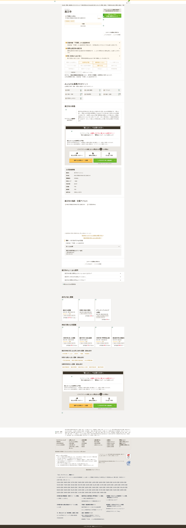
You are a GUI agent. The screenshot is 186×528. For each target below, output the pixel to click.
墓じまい (71, 448)
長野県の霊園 (124, 484)
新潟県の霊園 (89, 484)
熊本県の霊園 (74, 492)
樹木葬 (83, 444)
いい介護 (108, 499)
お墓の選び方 (72, 444)
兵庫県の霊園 (109, 487)
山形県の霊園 (95, 482)
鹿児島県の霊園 (95, 492)
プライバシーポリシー (68, 451)
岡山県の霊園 (74, 489)
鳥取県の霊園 (60, 489)
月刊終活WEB (60, 517)
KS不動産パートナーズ (97, 509)
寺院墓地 (87, 353)
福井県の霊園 (110, 484)
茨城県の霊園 (109, 482)
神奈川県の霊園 (81, 484)
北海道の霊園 (60, 482)
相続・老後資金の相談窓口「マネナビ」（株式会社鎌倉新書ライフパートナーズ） (91, 516)
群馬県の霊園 (123, 482)
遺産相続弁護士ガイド (87, 501)
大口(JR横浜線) (88, 360)
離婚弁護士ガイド (97, 501)
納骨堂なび (103, 477)
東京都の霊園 (74, 484)
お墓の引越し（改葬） (74, 446)
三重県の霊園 (81, 487)
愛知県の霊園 (74, 487)
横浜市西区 (74, 367)
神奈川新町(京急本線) (77, 360)
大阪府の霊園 (102, 487)
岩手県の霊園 (74, 482)
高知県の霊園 (116, 489)
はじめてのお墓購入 (73, 441)
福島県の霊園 (102, 482)
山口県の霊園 (88, 489)
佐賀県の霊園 (60, 492)
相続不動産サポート (86, 507)
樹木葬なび (97, 477)
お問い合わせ (82, 451)
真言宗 (76, 353)
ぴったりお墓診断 (60, 444)
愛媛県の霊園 (109, 489)
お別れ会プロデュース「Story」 (113, 511)
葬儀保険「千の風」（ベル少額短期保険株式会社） (93, 519)
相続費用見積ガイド (91, 498)
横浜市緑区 (101, 367)
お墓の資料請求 (60, 443)
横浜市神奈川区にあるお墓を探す (92, 238)
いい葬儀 (59, 498)
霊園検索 (58, 441)
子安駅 (94, 75)
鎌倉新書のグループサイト (93, 469)
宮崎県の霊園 (88, 492)
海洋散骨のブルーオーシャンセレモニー (115, 508)
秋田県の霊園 (88, 482)
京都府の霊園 (95, 487)
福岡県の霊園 (123, 489)
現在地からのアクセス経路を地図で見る (92, 235)
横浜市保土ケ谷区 (83, 367)
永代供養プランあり (67, 353)
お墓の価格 (71, 443)
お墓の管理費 (97, 443)
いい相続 (84, 498)
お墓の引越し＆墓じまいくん (63, 479)
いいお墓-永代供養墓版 (76, 477)
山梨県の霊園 (117, 484)
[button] (112, 15)
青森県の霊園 (67, 482)
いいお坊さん (65, 498)
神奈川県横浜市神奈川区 (76, 75)
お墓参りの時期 (110, 446)
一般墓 (81, 353)
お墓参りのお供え (111, 443)
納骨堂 (83, 446)
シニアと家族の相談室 (72, 515)
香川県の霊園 (102, 489)
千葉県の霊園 (67, 484)
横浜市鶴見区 (65, 367)
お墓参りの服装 (110, 444)
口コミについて (77, 451)
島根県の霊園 (67, 489)
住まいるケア (114, 499)
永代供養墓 (84, 443)
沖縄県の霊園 (103, 492)
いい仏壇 (59, 507)
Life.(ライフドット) (66, 477)
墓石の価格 (96, 441)
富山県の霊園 (96, 484)
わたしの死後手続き (86, 509)
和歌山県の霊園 (123, 487)
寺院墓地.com (110, 477)
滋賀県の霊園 (88, 487)
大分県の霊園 (81, 492)
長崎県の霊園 (67, 492)
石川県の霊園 (103, 484)
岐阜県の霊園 (60, 487)
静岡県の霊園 (67, 487)
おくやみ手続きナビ (61, 515)
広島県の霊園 (81, 489)
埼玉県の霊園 (60, 484)
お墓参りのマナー (111, 441)
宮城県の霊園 (81, 482)
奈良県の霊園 (116, 487)
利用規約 (62, 451)
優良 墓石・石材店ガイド (119, 477)
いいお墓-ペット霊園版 (88, 477)
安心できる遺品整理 (96, 507)
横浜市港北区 (92, 367)
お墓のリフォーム (98, 444)
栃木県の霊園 (116, 482)
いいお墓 (59, 477)
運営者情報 (57, 451)
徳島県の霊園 (95, 489)
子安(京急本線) (66, 360)
